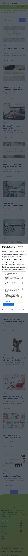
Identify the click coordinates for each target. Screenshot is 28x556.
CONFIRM (8, 304)
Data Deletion (5, 309)
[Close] (24, 246)
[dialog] (14, 278)
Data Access (14, 309)
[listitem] (14, 274)
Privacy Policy (22, 309)
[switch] (22, 278)
